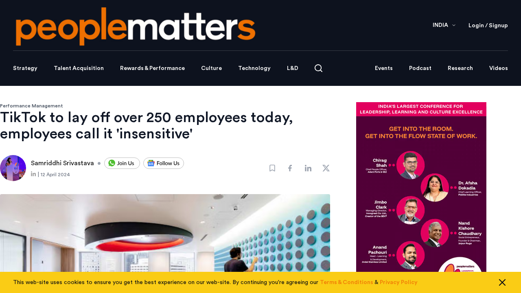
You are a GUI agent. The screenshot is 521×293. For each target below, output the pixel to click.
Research (460, 68)
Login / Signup (488, 25)
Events (384, 68)
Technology (254, 68)
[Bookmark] (272, 168)
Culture (211, 68)
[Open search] (318, 68)
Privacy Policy (399, 282)
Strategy (25, 68)
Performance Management (31, 105)
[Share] (290, 168)
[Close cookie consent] (502, 282)
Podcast (420, 68)
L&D (292, 68)
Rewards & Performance (152, 68)
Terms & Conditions (346, 282)
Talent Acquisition (79, 68)
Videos (498, 68)
